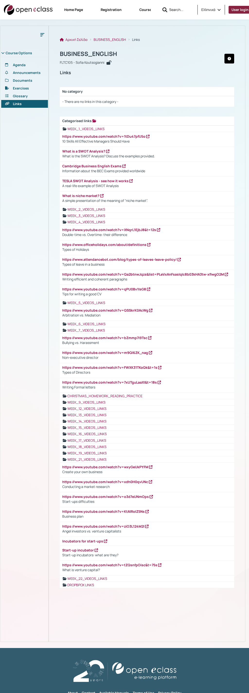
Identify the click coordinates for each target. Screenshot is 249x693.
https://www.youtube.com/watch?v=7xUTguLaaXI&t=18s (110, 382)
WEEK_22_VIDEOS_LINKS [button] (87, 578)
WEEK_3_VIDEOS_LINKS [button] (86, 215)
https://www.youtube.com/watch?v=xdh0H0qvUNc (105, 481)
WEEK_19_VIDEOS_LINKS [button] (87, 453)
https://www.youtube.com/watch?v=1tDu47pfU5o (104, 136)
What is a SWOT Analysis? (84, 151)
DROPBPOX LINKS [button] (80, 585)
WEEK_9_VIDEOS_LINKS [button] (86, 402)
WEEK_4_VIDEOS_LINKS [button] (86, 222)
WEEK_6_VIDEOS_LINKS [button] (86, 324)
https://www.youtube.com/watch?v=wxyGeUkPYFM (105, 467)
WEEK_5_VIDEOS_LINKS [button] (86, 302)
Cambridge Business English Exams (92, 166)
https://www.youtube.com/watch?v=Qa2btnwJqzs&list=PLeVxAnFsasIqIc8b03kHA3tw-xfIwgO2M (143, 274)
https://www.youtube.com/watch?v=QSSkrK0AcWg (105, 310)
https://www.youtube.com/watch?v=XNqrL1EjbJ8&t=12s (109, 229)
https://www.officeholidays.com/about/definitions (104, 244)
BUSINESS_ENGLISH (110, 40)
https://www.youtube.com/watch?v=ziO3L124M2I (103, 526)
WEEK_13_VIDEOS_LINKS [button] (87, 415)
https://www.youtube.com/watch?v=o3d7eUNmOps (106, 496)
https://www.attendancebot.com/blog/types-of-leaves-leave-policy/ (120, 259)
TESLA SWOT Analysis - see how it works (95, 181)
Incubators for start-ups (83, 541)
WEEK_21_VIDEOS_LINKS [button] (87, 459)
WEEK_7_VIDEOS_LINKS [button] (86, 330)
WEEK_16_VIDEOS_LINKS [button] (87, 434)
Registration (111, 9)
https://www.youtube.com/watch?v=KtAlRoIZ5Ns (103, 511)
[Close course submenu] (42, 34)
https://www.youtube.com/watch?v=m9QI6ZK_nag (105, 352)
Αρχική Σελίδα (76, 40)
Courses (146, 9)
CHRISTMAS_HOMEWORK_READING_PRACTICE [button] (104, 396)
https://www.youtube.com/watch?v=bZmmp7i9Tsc (105, 337)
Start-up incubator (78, 550)
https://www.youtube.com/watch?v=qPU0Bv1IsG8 (104, 289)
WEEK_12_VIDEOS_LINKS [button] (87, 408)
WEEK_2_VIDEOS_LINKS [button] (86, 209)
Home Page (73, 9)
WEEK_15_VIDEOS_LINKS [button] (87, 427)
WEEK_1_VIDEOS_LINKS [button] (86, 128)
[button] (211, 10)
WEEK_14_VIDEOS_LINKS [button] (87, 421)
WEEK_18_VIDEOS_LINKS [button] (87, 446)
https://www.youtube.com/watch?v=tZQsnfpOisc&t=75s (110, 565)
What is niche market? (81, 195)
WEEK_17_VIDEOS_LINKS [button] (86, 440)
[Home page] (28, 9)
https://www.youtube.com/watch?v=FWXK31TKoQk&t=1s (110, 367)
